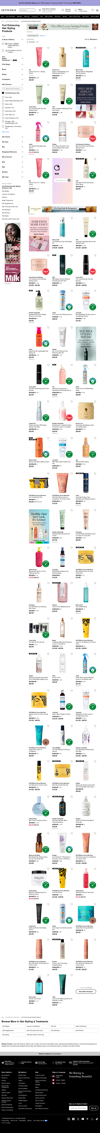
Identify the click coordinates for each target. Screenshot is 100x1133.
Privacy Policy (5, 1120)
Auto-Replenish (22, 1095)
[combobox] (27, 10)
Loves (20, 1103)
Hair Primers (6, 213)
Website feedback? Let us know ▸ (50, 1054)
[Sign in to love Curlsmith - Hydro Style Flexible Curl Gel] (71, 690)
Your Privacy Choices (38, 1120)
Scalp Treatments (7, 200)
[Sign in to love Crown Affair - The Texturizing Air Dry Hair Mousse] (95, 255)
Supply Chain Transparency (5, 1086)
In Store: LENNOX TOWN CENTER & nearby (13, 45)
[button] (11, 60)
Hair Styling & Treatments (12, 21)
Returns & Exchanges (41, 1078)
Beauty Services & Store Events (24, 1091)
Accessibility (38, 1106)
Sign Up (93, 1108)
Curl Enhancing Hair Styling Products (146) (11, 187)
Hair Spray (5, 216)
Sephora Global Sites (7, 1098)
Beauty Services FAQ (40, 1095)
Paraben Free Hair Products (71, 1046)
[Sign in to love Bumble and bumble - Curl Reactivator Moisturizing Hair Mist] (95, 726)
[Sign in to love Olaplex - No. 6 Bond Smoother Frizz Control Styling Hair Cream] (71, 122)
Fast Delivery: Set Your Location (15, 51)
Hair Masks (5, 191)
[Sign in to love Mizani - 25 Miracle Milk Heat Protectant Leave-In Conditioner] (71, 618)
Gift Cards (85, 16)
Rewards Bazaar (22, 1100)
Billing (37, 1087)
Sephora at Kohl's (40, 1098)
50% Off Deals (10, 16)
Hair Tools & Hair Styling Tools (48, 1044)
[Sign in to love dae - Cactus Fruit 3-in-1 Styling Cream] (48, 48)
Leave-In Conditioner (8, 194)
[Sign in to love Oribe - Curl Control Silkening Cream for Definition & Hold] (71, 975)
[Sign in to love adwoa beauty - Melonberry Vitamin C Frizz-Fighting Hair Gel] (48, 548)
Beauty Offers (22, 1098)
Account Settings (22, 1088)
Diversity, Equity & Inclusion (6, 1101)
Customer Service (40, 1075)
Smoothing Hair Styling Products (20, 1046)
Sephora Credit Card (23, 1078)
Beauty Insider (22, 1075)
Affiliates (4, 1090)
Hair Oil (4, 197)
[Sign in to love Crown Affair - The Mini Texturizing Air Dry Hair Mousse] (48, 365)
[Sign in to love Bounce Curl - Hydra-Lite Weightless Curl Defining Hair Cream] (71, 48)
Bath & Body (49, 16)
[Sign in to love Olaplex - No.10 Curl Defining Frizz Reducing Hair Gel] (71, 327)
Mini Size (57, 16)
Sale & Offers (95, 16)
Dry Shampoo (6, 210)
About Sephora (6, 1075)
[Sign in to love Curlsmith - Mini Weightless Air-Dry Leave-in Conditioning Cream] (95, 291)
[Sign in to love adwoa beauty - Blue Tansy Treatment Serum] (48, 797)
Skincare (26, 16)
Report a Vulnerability (7, 1110)
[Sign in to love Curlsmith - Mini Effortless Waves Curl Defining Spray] (71, 548)
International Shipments (41, 1090)
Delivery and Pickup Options (40, 1081)
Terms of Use (14, 1120)
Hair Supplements (7, 203)
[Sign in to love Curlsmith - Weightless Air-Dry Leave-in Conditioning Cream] (95, 690)
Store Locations (39, 1100)
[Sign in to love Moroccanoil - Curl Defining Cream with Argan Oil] (71, 218)
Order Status (21, 1083)
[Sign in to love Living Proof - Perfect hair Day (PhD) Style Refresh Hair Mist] (48, 401)
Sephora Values (6, 1083)
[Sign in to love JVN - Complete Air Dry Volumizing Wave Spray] (95, 159)
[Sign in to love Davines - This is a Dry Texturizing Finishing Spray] (71, 940)
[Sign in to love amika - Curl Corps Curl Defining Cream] (71, 291)
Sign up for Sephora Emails (78, 1104)
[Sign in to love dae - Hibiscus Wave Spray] (95, 438)
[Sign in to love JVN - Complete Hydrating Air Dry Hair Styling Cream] (95, 218)
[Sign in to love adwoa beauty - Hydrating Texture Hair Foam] (95, 869)
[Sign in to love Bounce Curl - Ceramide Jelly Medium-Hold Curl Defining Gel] (95, 401)
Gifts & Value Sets (74, 16)
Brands (65, 16)
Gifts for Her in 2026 (32, 1044)
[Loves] (92, 10)
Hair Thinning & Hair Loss (10, 207)
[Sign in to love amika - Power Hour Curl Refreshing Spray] (95, 365)
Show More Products (86, 991)
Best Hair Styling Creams (38, 1046)
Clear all (42, 36)
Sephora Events (6, 1092)
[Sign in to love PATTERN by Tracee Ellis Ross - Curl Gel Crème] (71, 869)
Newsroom (4, 1078)
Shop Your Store (22, 1106)
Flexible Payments (40, 1103)
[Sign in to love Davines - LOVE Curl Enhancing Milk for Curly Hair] (95, 797)
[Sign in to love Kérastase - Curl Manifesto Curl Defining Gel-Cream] (48, 583)
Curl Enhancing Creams (54, 1046)
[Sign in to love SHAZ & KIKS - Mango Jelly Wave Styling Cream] (48, 438)
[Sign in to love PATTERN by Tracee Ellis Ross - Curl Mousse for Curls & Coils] (48, 761)
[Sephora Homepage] (8, 10)
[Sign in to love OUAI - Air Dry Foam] (71, 654)
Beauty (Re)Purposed (7, 1107)
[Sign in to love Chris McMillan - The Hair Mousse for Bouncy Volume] (71, 726)
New (2, 16)
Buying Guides (39, 1092)
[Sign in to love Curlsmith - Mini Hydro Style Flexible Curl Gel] (71, 438)
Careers (4, 1080)
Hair (41, 16)
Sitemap (29, 1120)
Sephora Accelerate (7, 1104)
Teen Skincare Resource (41, 1108)
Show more (5, 132)
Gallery (20, 1080)
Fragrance (35, 16)
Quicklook (39, 66)
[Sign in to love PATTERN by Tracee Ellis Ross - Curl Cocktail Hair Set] (48, 473)
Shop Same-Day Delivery (25, 1108)
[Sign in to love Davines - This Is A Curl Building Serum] (71, 583)
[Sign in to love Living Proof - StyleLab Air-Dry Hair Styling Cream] (48, 904)
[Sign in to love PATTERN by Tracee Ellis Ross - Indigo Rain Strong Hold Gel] (95, 904)
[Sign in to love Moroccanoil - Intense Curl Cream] (48, 975)
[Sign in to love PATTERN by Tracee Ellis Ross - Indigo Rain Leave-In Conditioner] (48, 726)
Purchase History (23, 1086)
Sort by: (91, 39)
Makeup (19, 16)
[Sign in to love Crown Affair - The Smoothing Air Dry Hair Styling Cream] (48, 85)
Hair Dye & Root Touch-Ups (10, 219)
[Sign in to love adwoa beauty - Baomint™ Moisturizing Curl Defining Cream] (48, 869)
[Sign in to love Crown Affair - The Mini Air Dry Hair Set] (48, 618)
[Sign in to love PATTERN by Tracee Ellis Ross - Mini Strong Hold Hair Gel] (71, 761)
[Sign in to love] (95, 48)
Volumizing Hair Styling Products (69, 1044)
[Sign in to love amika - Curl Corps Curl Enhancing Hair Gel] (71, 904)
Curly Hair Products (19, 1044)
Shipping (37, 1084)
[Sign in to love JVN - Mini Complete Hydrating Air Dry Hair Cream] (71, 85)
